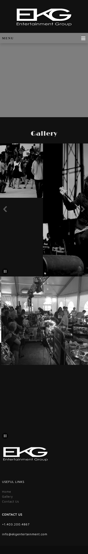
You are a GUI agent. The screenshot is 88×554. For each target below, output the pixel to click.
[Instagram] (77, 111)
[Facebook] (71, 111)
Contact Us (10, 501)
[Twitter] (11, 472)
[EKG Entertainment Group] (44, 17)
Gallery (7, 496)
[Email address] (64, 111)
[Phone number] (58, 111)
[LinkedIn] (83, 111)
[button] (5, 209)
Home (6, 491)
